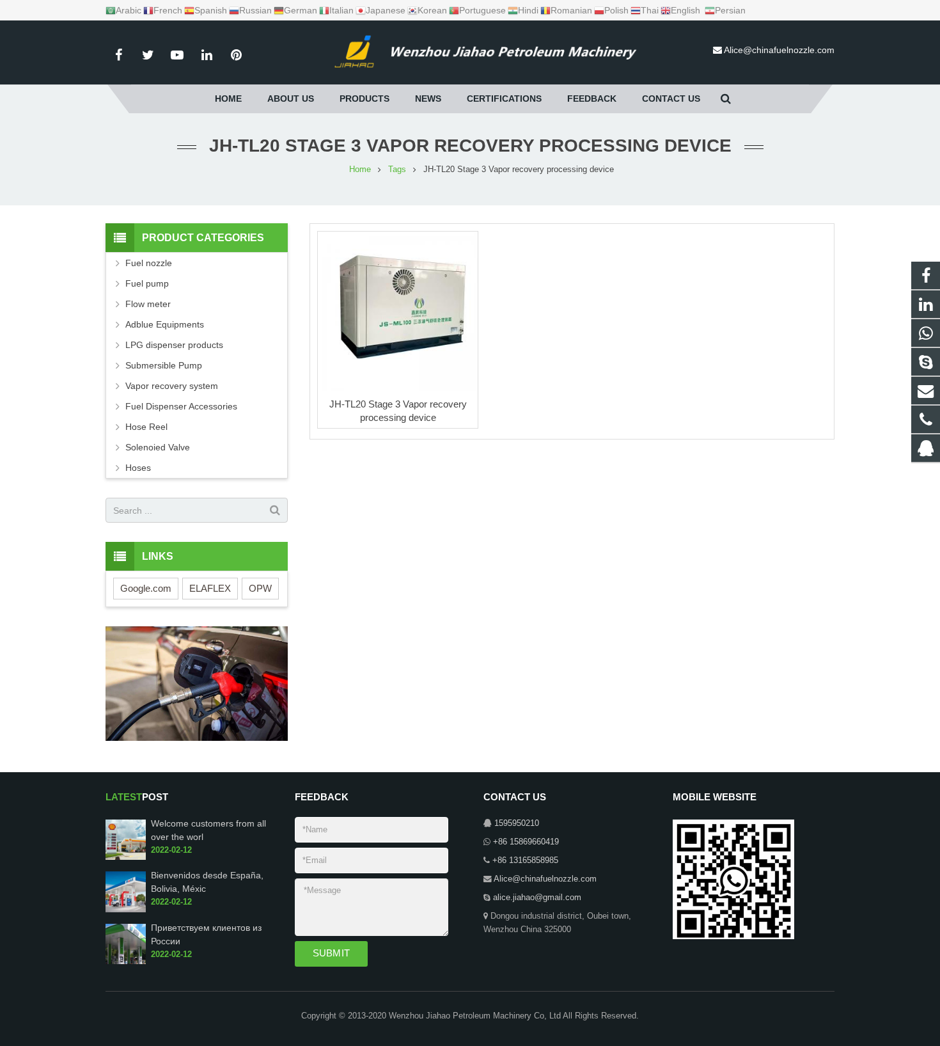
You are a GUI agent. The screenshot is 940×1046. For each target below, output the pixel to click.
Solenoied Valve (157, 447)
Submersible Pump (163, 365)
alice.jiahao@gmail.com (537, 897)
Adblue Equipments (164, 324)
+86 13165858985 (525, 860)
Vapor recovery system (171, 386)
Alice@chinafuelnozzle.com (779, 50)
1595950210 (516, 823)
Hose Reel (146, 427)
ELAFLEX (210, 588)
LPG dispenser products (174, 345)
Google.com (145, 588)
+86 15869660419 (526, 841)
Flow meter (148, 304)
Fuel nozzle (148, 263)
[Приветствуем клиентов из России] (126, 961)
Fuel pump (147, 283)
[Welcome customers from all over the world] (126, 857)
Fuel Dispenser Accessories (181, 406)
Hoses (138, 468)
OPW (260, 588)
